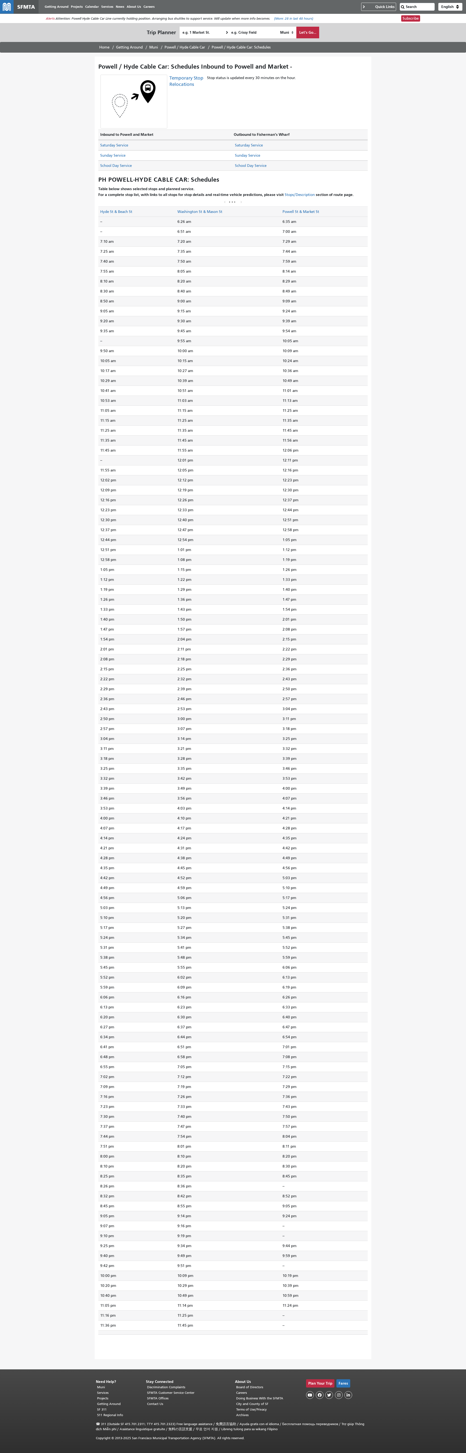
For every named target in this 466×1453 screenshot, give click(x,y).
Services (102, 1393)
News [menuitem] (120, 7)
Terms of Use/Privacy (251, 1409)
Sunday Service (112, 155)
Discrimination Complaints (166, 1387)
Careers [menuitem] (149, 7)
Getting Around (129, 47)
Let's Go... (307, 32)
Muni (153, 47)
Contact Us (155, 1404)
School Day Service (116, 165)
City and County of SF (252, 1404)
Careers (241, 1393)
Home (104, 47)
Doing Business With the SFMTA (259, 1398)
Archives (242, 1415)
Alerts (50, 18)
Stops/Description (300, 195)
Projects (102, 1398)
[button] (450, 7)
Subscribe (411, 18)
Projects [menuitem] (77, 7)
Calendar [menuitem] (92, 7)
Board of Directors (249, 1387)
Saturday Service (114, 145)
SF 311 (102, 1409)
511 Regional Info (110, 1415)
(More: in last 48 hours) (293, 18)
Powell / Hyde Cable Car (185, 47)
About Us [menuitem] (134, 7)
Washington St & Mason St (199, 211)
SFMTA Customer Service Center (170, 1393)
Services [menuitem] (107, 7)
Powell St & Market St (301, 211)
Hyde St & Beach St (116, 211)
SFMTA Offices (157, 1398)
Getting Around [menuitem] (56, 7)
